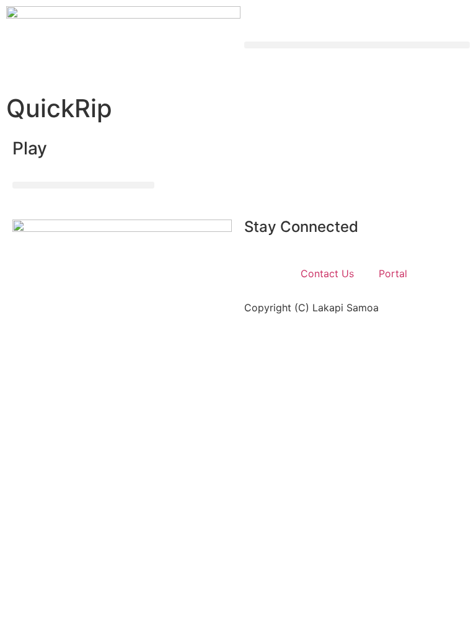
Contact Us (327, 273)
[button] (357, 45)
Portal (393, 273)
